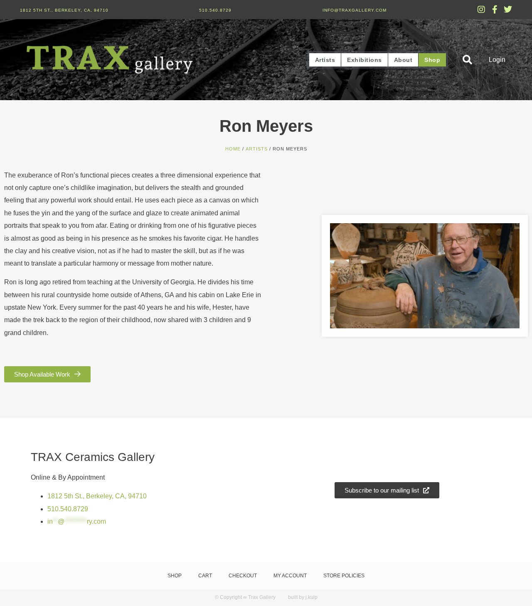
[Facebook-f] (494, 9)
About (403, 60)
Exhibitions (364, 60)
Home (233, 148)
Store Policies (344, 576)
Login (497, 59)
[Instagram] (481, 9)
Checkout (243, 576)
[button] (467, 60)
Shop (432, 60)
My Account (290, 576)
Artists (325, 60)
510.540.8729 (215, 10)
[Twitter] (508, 9)
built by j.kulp (303, 597)
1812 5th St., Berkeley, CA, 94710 (64, 10)
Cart (205, 576)
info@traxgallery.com (355, 10)
